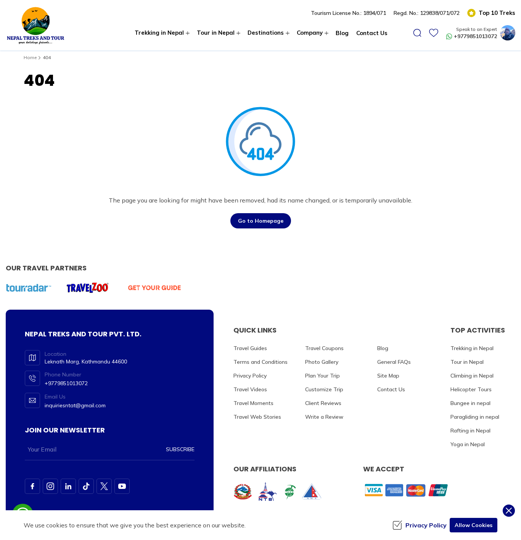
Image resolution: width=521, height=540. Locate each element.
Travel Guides (250, 348)
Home (30, 57)
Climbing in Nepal (472, 375)
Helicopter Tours (471, 389)
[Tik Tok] (86, 486)
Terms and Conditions (260, 361)
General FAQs (394, 361)
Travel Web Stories (257, 416)
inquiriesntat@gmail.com (75, 405)
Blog (342, 33)
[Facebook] (32, 486)
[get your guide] (154, 287)
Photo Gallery (321, 361)
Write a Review (324, 416)
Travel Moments (253, 403)
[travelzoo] (88, 288)
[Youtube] (122, 486)
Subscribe (180, 449)
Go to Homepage (260, 220)
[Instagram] (50, 486)
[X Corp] (104, 486)
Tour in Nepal (467, 361)
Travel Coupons (324, 348)
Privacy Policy (250, 375)
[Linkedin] (68, 486)
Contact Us (372, 33)
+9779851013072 (475, 36)
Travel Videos (250, 389)
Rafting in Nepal (470, 430)
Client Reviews (323, 403)
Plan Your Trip (322, 375)
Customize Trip (324, 389)
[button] (417, 33)
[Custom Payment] (408, 490)
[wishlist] (433, 32)
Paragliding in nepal (474, 416)
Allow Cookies (473, 525)
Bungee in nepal (470, 403)
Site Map (388, 375)
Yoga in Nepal (467, 444)
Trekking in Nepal (472, 348)
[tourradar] (28, 287)
